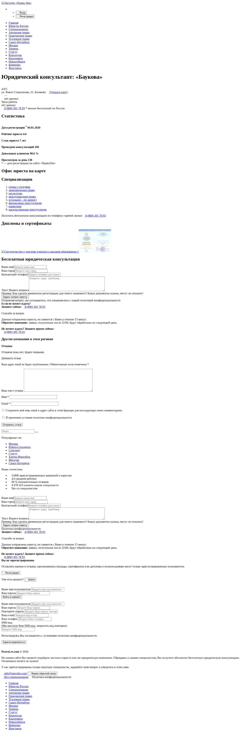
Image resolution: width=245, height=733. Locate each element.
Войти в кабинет (11, 597)
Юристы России (19, 26)
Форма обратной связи (43, 673)
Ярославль (15, 68)
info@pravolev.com (15, 673)
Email (5, 403)
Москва (13, 45)
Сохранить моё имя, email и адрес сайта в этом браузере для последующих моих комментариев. (64, 410)
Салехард (14, 450)
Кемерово (14, 64)
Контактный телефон (14, 274)
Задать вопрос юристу (15, 297)
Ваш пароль (8, 593)
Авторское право (19, 32)
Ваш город (8, 270)
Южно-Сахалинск (20, 447)
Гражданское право (20, 35)
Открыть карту (58, 92)
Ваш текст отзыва (12, 390)
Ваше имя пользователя (15, 589)
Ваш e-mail (8, 615)
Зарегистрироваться (14, 642)
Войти (31, 579)
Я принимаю (38, 417)
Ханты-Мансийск (19, 456)
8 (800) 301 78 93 (14, 108)
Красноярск (16, 58)
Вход (22, 12)
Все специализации (16, 677)
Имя (5, 396)
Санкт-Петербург (19, 42)
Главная (13, 22)
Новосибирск (17, 61)
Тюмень (13, 48)
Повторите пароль (12, 611)
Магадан (14, 460)
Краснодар (15, 55)
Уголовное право (19, 38)
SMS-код (34, 624)
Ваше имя (7, 266)
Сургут (13, 51)
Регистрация (26, 16)
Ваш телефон (9, 618)
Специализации (18, 29)
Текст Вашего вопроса (15, 290)
